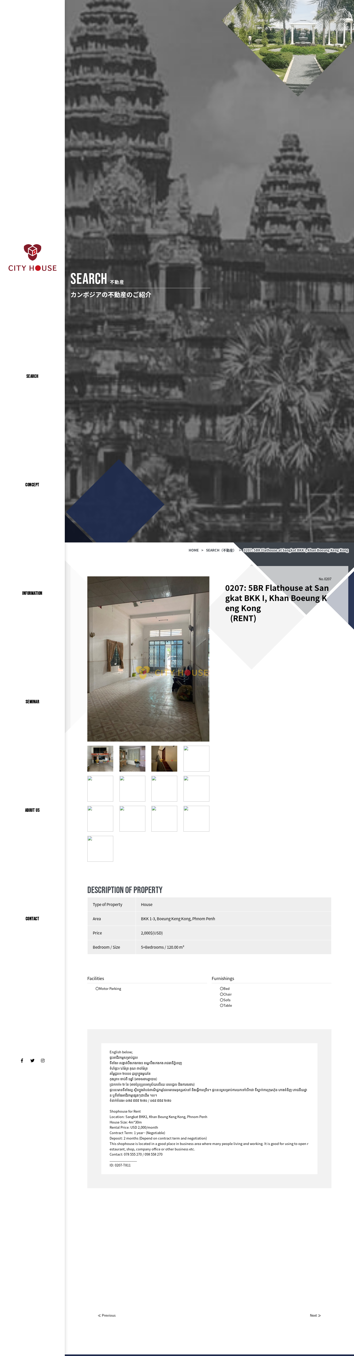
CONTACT (32, 918)
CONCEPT (32, 484)
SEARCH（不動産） (221, 550)
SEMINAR (32, 701)
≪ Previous (107, 1315)
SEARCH (32, 376)
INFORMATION (32, 593)
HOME (194, 550)
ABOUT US (32, 810)
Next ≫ (315, 1315)
